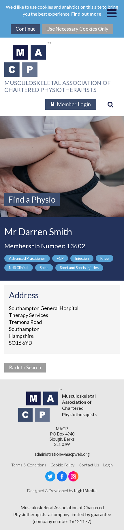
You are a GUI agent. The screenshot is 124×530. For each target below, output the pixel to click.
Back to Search (25, 367)
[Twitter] (50, 476)
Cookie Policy (62, 464)
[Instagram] (73, 476)
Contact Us (89, 464)
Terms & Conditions (28, 464)
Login (108, 464)
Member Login (74, 104)
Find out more (86, 13)
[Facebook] (62, 476)
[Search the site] (110, 104)
